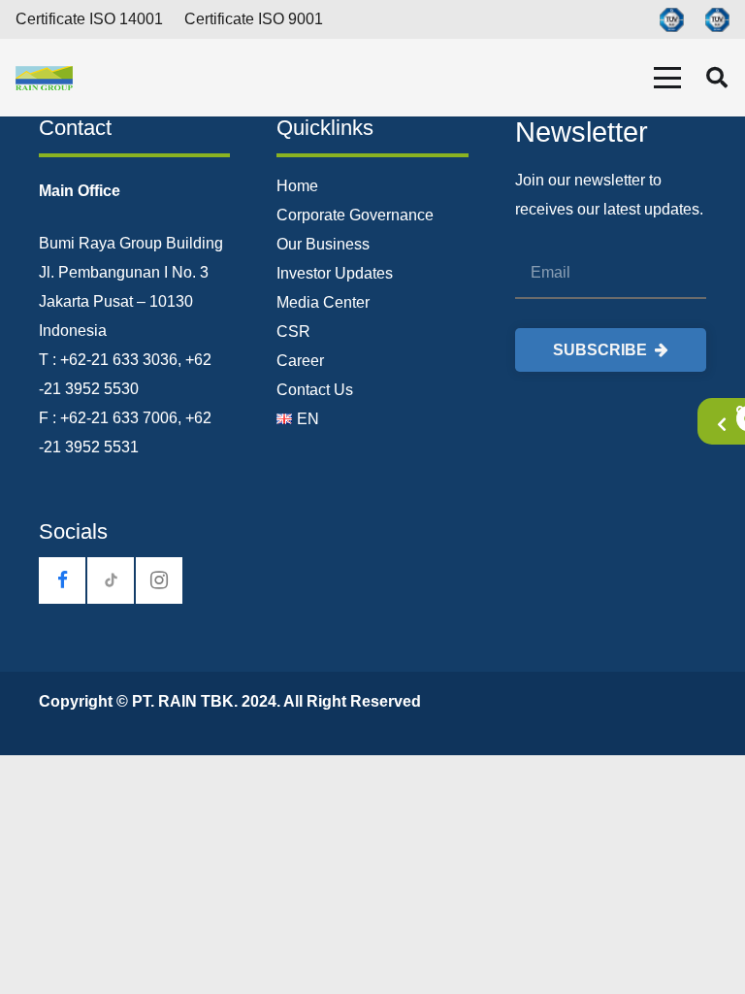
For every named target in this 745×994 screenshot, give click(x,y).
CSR (293, 331)
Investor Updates (334, 273)
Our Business (323, 244)
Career (300, 360)
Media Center (323, 302)
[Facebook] (62, 580)
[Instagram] (159, 580)
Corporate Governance (355, 215)
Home (297, 186)
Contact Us (314, 389)
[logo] (44, 78)
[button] (667, 77)
